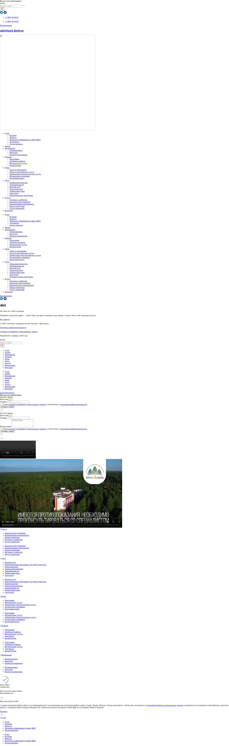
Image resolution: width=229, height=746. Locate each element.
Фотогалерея (10, 365)
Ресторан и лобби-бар (18, 200)
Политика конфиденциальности (13, 328)
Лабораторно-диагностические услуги (25, 174)
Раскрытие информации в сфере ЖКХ (25, 140)
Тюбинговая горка (17, 191)
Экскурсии (14, 193)
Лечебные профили (17, 161)
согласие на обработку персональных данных (26, 404)
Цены (7, 168)
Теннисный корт (16, 189)
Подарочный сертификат (20, 176)
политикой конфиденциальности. (73, 404)
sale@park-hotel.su (11, 30)
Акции (7, 146)
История (13, 135)
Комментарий (6, 427)
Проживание (10, 148)
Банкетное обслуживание (20, 202)
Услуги (7, 198)
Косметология (15, 165)
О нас (7, 133)
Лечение (8, 157)
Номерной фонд (16, 150)
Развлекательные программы (21, 196)
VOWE (15, 336)
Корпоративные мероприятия (22, 204)
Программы (14, 159)
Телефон (3, 402)
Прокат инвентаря (17, 206)
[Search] (2, 9)
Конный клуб (15, 187)
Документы (14, 142)
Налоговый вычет (17, 178)
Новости (13, 138)
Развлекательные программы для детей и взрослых (25, 565)
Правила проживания (18, 155)
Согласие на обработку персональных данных (19, 332)
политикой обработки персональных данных (165, 705)
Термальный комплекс (19, 183)
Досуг (7, 180)
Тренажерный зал (17, 185)
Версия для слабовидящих (10, 395)
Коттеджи (14, 153)
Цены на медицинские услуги (22, 172)
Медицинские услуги (18, 163)
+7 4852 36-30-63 (11, 17)
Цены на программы (18, 170)
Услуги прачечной (17, 208)
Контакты (9, 211)
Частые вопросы (16, 144)
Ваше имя (4, 399)
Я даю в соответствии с (45, 404)
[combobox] (11, 6)
